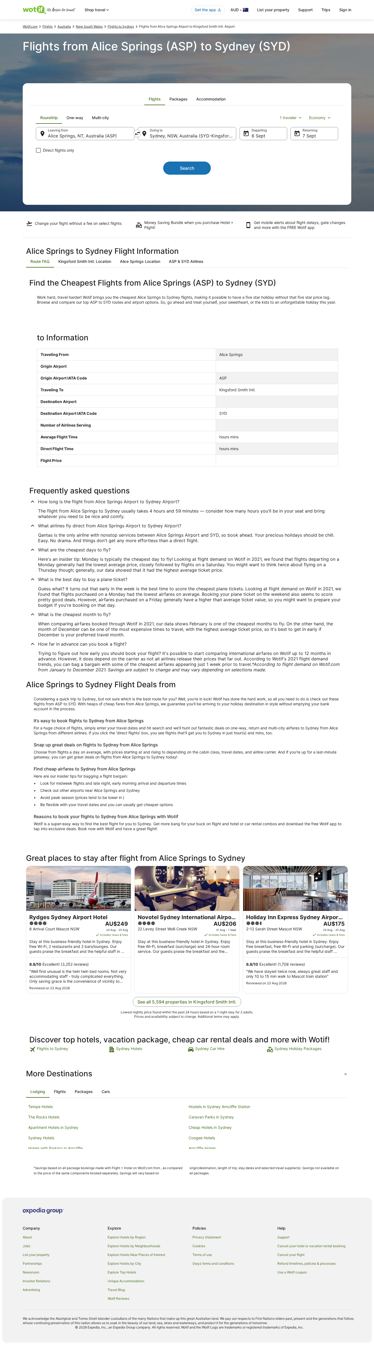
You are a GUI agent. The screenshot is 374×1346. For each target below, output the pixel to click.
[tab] (154, 99)
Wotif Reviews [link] (118, 1298)
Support (305, 9)
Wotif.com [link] (30, 26)
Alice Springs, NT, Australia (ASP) (82, 136)
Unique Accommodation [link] (126, 1281)
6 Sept (258, 136)
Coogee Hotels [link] (202, 1137)
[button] (187, 1073)
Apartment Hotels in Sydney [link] (53, 1127)
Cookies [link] (198, 1246)
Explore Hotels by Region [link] (127, 1237)
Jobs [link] (26, 1246)
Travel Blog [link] (116, 1290)
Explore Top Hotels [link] (122, 1272)
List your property (273, 9)
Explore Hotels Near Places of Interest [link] (136, 1255)
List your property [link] (36, 1255)
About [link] (27, 1237)
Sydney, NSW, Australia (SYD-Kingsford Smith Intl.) (193, 136)
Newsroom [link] (31, 1272)
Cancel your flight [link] (290, 1255)
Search (187, 168)
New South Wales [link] (89, 26)
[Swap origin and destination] (137, 133)
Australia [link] (64, 26)
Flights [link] (47, 26)
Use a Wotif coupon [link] (292, 1272)
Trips (325, 9)
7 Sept (309, 136)
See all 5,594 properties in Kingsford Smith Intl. (187, 1002)
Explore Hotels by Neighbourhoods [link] (134, 1246)
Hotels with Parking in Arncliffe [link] (55, 1148)
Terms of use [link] (202, 1255)
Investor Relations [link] (36, 1281)
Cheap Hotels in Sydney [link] (210, 1127)
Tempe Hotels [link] (40, 1106)
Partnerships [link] (32, 1263)
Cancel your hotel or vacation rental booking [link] (311, 1246)
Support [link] (283, 1237)
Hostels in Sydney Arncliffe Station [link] (219, 1106)
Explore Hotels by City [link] (124, 1263)
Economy (317, 117)
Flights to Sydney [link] (121, 26)
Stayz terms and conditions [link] (213, 1263)
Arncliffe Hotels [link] (202, 1148)
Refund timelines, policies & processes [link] (306, 1263)
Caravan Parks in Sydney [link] (211, 1117)
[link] (68, 1049)
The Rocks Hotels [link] (43, 1117)
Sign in (345, 9)
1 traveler (288, 117)
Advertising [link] (31, 1290)
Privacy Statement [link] (206, 1237)
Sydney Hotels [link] (41, 1137)
